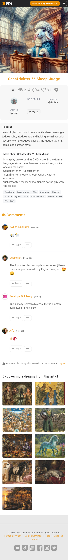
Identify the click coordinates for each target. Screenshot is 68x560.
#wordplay (9, 201)
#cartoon (9, 192)
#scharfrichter (55, 196)
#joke (17, 196)
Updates (58, 536)
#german (44, 192)
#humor (8, 196)
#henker (56, 192)
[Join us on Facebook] (39, 548)
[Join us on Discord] (17, 548)
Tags (48, 536)
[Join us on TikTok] (25, 548)
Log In (61, 363)
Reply (17, 245)
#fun (35, 192)
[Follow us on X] (54, 548)
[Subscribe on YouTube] (32, 548)
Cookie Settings (33, 536)
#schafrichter (38, 196)
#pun (25, 196)
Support (35, 539)
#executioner (23, 192)
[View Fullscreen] (63, 66)
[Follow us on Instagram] (47, 548)
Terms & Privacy (12, 536)
